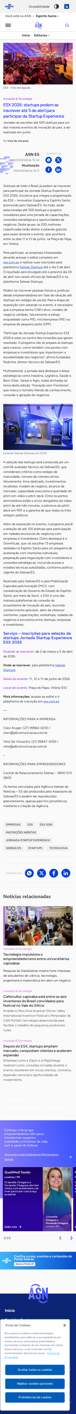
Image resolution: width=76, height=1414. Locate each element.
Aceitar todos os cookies (35, 1369)
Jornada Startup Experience (28, 840)
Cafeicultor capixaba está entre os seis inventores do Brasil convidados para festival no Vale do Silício (34, 1001)
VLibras (66, 6)
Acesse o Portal (23, 1264)
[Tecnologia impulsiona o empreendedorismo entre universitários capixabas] (38, 926)
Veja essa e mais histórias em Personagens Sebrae (31, 1157)
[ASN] (38, 1293)
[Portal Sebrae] (11, 6)
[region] (35, 1365)
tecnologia (58, 848)
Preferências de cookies (34, 1397)
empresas (13, 824)
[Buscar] (67, 25)
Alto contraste (56, 6)
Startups (35, 848)
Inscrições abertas (21, 832)
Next (71, 1238)
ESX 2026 (46, 824)
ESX (30, 824)
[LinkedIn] (58, 169)
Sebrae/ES (13, 848)
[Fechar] (64, 1325)
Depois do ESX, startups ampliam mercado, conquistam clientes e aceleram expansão (37, 1050)
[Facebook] (48, 169)
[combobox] (48, 16)
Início (26, 35)
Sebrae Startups (31, 267)
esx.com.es (11, 262)
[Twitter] (58, 160)
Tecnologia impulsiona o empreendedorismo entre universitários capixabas (36, 958)
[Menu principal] (8, 25)
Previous (60, 1238)
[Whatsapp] (48, 160)
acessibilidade (39, 6)
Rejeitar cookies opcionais (35, 1383)
